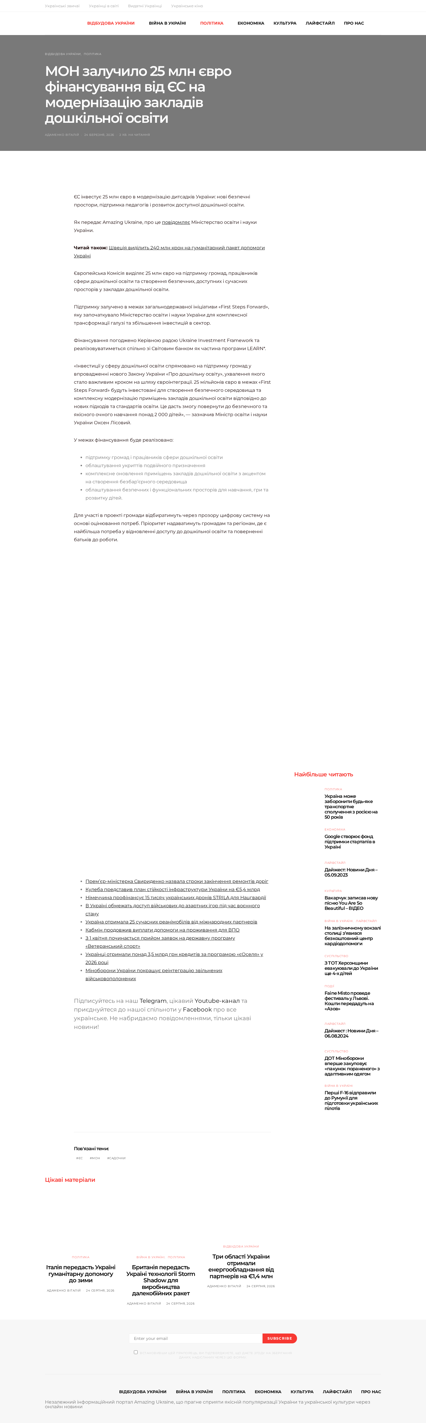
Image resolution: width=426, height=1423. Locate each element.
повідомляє (176, 222)
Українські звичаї (62, 5)
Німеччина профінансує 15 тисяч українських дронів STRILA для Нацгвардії (175, 897)
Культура (333, 891)
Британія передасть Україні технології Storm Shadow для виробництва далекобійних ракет (160, 1280)
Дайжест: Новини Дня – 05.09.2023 (351, 872)
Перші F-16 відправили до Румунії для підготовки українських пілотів (351, 1100)
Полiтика (92, 54)
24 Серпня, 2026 (100, 1290)
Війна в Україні (150, 1257)
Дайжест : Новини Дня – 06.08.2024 (351, 1033)
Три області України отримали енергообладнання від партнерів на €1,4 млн (241, 1266)
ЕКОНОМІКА (251, 23)
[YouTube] (372, 5)
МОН (96, 1158)
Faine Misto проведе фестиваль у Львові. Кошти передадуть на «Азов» (349, 1001)
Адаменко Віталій (62, 135)
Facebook (197, 1009)
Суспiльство (337, 956)
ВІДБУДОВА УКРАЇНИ (111, 23)
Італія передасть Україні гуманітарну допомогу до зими (80, 1274)
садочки (117, 1158)
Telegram (153, 1000)
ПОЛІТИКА (211, 23)
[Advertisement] (179, 178)
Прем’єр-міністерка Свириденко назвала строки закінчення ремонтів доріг (176, 881)
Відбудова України (63, 54)
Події (329, 986)
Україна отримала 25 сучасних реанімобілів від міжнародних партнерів (171, 922)
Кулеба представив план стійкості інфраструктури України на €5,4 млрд (172, 889)
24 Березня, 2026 (99, 135)
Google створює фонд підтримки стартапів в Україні (350, 842)
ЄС (81, 1158)
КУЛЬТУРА (285, 23)
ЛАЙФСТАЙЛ (320, 23)
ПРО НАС (354, 23)
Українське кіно (187, 5)
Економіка (335, 829)
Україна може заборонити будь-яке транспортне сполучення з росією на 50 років (351, 806)
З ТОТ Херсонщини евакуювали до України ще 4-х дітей (351, 968)
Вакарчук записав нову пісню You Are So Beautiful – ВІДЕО (351, 903)
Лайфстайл (335, 863)
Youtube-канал (217, 1000)
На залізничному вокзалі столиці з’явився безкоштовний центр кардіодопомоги (353, 935)
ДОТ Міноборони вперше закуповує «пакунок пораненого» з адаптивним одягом (352, 1066)
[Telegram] (379, 5)
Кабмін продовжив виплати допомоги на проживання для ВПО (162, 930)
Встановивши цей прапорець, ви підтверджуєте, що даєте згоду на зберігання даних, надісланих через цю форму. (216, 1355)
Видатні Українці (145, 5)
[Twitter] (366, 5)
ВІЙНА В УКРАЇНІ (167, 23)
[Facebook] (359, 5)
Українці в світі (104, 5)
